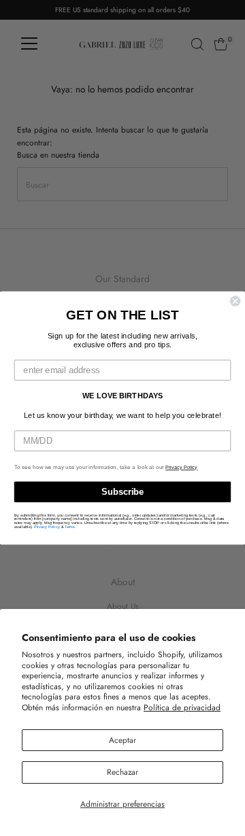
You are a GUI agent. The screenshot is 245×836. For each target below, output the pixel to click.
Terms (70, 527)
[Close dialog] (235, 301)
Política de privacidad (182, 707)
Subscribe (122, 492)
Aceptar (122, 740)
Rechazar (122, 772)
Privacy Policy (181, 467)
